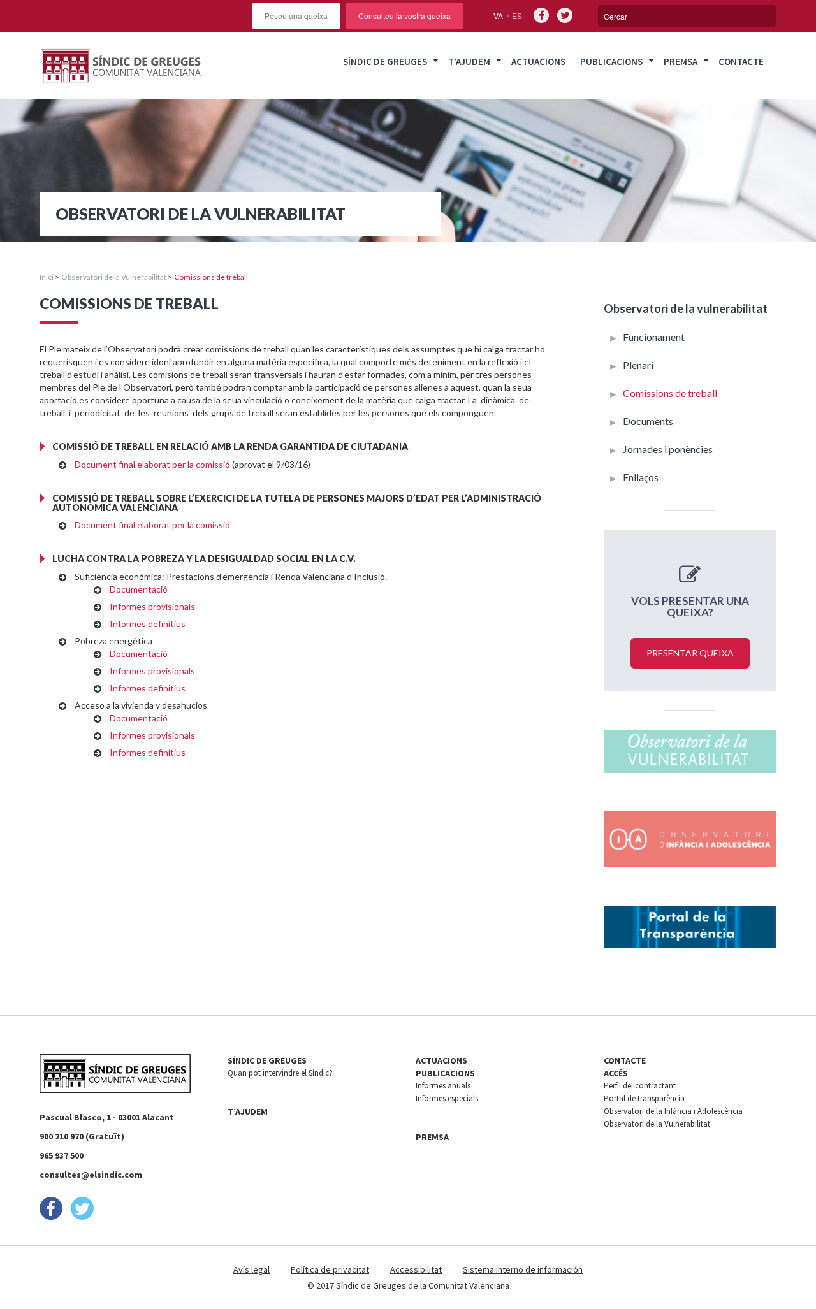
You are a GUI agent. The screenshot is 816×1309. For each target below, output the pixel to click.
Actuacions (538, 61)
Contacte (741, 61)
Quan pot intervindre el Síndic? (280, 1072)
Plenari (638, 364)
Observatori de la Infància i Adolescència (673, 1111)
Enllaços (641, 477)
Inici (47, 277)
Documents (648, 421)
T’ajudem (469, 61)
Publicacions (611, 61)
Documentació (139, 589)
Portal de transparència (644, 1098)
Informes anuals (443, 1085)
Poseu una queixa (296, 15)
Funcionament (654, 336)
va (498, 15)
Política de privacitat (330, 1269)
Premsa (680, 61)
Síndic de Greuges (385, 61)
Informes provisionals (152, 606)
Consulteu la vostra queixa (404, 15)
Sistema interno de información (523, 1269)
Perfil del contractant (640, 1085)
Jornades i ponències (668, 449)
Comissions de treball (670, 392)
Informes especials (447, 1098)
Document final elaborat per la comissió (152, 464)
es (517, 15)
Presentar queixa (690, 652)
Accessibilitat (416, 1269)
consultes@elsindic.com (91, 1174)
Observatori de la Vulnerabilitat (113, 277)
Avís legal (251, 1269)
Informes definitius (148, 623)
